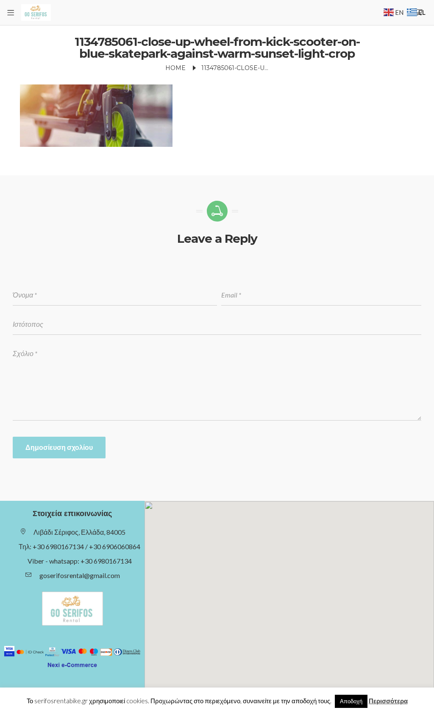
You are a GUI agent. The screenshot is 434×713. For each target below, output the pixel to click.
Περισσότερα (388, 701)
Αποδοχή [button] (351, 701)
